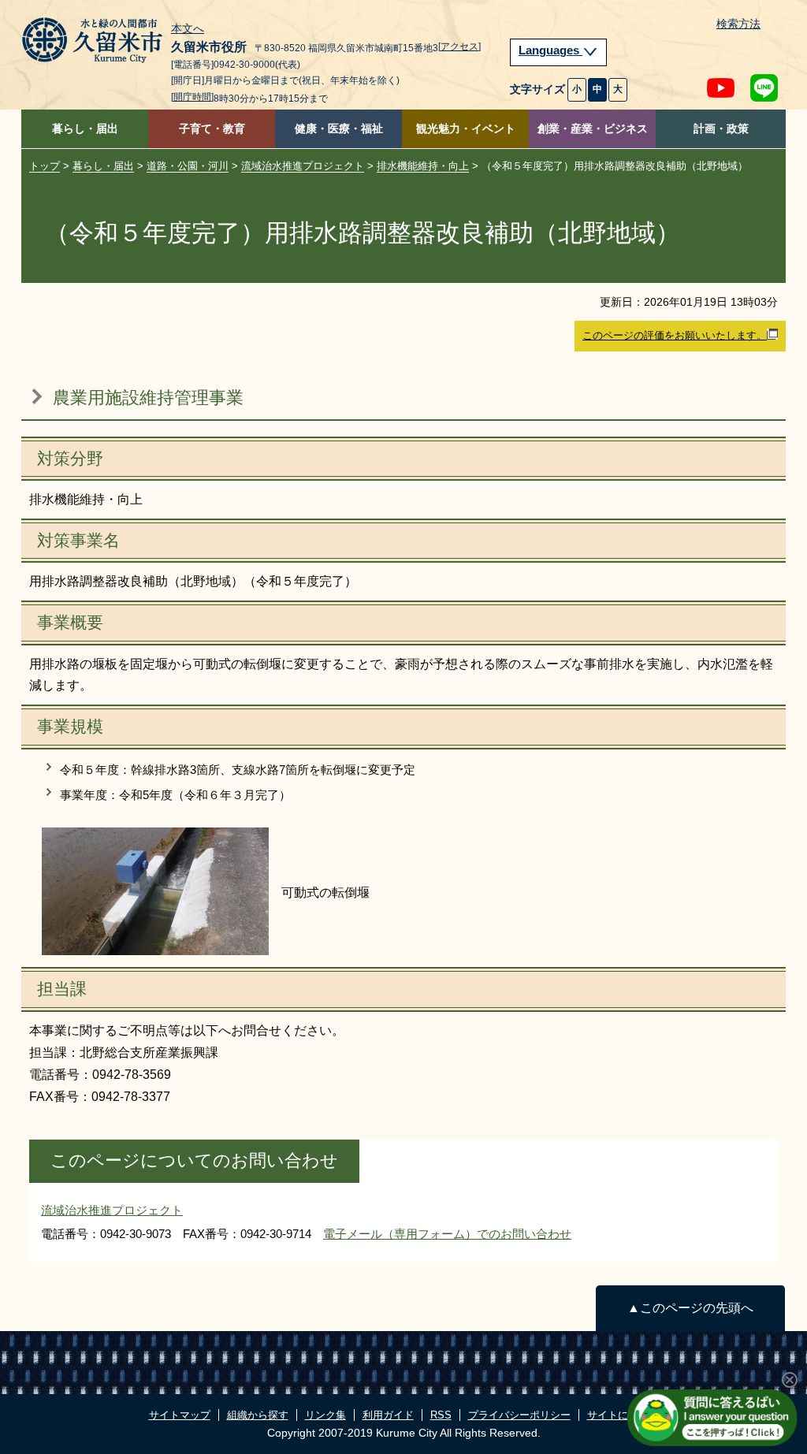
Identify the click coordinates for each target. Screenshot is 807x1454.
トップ (44, 166)
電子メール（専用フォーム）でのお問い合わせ (447, 1233)
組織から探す (257, 1415)
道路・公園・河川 (188, 166)
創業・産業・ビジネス (592, 129)
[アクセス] (459, 46)
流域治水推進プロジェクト (302, 166)
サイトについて (623, 1415)
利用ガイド (388, 1415)
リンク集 (325, 1415)
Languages (550, 50)
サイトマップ (179, 1415)
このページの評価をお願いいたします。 (674, 335)
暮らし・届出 (85, 129)
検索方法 (738, 24)
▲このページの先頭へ (690, 1308)
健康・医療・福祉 (339, 129)
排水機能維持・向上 (423, 166)
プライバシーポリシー (519, 1415)
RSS (441, 1415)
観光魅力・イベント (465, 129)
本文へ (187, 29)
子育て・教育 (212, 129)
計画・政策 (721, 129)
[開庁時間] (192, 96)
